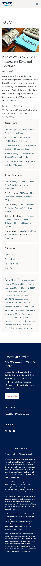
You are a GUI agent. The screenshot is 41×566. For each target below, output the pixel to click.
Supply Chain (21, 325)
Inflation (9, 310)
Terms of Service (26, 454)
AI (22, 280)
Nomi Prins (8, 317)
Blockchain (8, 291)
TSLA (15, 328)
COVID (26, 295)
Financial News (11, 263)
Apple (7, 284)
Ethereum (16, 306)
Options (25, 318)
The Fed (8, 328)
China (15, 291)
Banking (31, 284)
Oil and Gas (16, 317)
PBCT (4, 113)
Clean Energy (22, 291)
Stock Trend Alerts (21, 448)
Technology (10, 259)
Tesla (29, 324)
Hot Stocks (9, 254)
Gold (26, 306)
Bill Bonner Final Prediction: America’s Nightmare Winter (19, 196)
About (7, 414)
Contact (25, 414)
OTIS (34, 110)
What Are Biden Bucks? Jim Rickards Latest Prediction (19, 185)
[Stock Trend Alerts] (7, 4)
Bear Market (15, 288)
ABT (7, 110)
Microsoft (31, 314)
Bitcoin (31, 287)
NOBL (29, 110)
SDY (16, 113)
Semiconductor (10, 324)
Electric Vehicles (22, 302)
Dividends (20, 110)
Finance (22, 306)
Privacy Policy (11, 454)
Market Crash (21, 314)
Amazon (27, 280)
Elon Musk (8, 306)
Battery (7, 288)
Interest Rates (19, 310)
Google (31, 306)
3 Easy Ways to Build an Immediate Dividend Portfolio (20, 61)
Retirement (29, 321)
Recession (21, 321)
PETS (10, 113)
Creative (9, 298)
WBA (30, 113)
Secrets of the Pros (14, 106)
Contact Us (12, 396)
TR (26, 113)
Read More (12, 100)
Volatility (20, 328)
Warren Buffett (28, 328)
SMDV (21, 113)
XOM (11, 117)
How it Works (16, 414)
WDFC (5, 117)
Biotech (24, 288)
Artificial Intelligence (18, 284)
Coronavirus (19, 295)
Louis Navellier (9, 314)
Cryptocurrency (21, 299)
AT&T (12, 110)
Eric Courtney (11, 181)
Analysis (8, 268)
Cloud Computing (10, 295)
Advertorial (13, 280)
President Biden (11, 321)
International (30, 310)
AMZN (33, 280)
